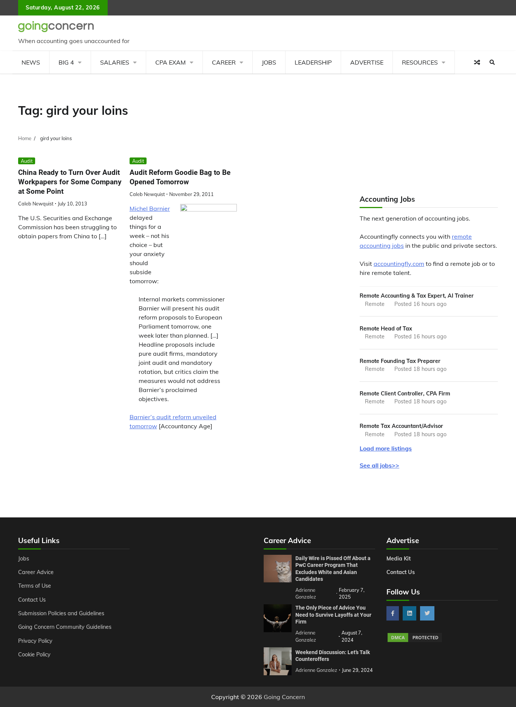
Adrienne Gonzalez (316, 670)
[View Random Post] (477, 62)
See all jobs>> (379, 465)
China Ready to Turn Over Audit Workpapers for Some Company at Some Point (70, 182)
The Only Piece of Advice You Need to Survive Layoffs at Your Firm (333, 615)
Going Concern (284, 697)
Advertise (366, 62)
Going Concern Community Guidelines (64, 627)
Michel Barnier (150, 208)
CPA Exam (170, 62)
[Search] (492, 62)
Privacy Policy (35, 641)
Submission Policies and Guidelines (61, 613)
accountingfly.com (399, 263)
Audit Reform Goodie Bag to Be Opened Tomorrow (180, 177)
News (31, 62)
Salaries (114, 62)
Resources (420, 62)
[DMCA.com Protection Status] (414, 641)
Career (224, 62)
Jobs (269, 62)
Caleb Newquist (35, 204)
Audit (26, 161)
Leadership (313, 62)
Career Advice (36, 572)
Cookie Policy (34, 654)
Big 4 (66, 62)
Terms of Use (34, 585)
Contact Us (32, 599)
